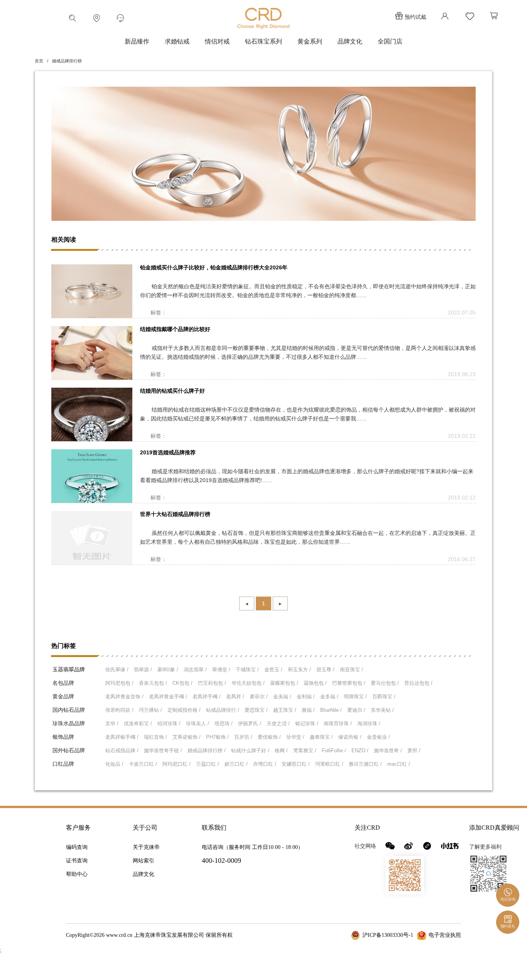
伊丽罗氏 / (249, 723)
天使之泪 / (278, 723)
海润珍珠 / (368, 723)
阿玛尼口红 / (176, 764)
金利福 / (306, 696)
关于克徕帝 (146, 847)
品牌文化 (350, 41)
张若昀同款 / (119, 710)
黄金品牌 (63, 696)
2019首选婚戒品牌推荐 (168, 452)
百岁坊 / (243, 737)
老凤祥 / (235, 696)
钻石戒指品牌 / (122, 750)
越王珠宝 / (284, 710)
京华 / (111, 723)
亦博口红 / (264, 764)
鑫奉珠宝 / (321, 737)
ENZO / (359, 750)
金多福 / (329, 696)
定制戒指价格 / (184, 710)
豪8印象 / (167, 669)
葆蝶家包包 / (284, 683)
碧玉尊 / (325, 669)
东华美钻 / (382, 710)
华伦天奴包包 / (248, 683)
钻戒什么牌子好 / (250, 750)
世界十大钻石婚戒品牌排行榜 (175, 514)
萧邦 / (414, 750)
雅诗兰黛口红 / (365, 764)
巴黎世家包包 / (348, 683)
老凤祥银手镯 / (122, 737)
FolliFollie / (334, 750)
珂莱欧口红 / (329, 764)
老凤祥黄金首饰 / (124, 696)
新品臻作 (137, 41)
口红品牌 (63, 764)
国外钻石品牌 (68, 750)
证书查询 (77, 861)
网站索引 (143, 861)
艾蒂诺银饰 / (186, 737)
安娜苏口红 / (296, 764)
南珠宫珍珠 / (338, 723)
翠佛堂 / (221, 669)
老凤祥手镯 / (207, 696)
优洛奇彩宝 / (138, 723)
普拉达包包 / (418, 683)
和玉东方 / (299, 669)
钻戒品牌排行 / (222, 710)
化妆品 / (114, 764)
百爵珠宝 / (383, 696)
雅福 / (308, 710)
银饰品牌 (63, 737)
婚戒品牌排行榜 (67, 61)
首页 (39, 61)
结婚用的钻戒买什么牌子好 (172, 391)
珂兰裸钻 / (150, 710)
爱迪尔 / (356, 710)
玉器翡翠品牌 (68, 669)
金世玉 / (273, 669)
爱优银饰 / (269, 737)
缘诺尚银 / (349, 737)
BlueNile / (331, 710)
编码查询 (77, 847)
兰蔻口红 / (207, 764)
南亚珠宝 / (351, 669)
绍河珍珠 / (169, 723)
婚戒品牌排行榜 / (206, 750)
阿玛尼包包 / (119, 683)
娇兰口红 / (236, 764)
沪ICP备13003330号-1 (387, 935)
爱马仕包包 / (385, 683)
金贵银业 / (378, 737)
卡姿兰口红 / (143, 764)
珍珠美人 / (197, 723)
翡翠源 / (143, 669)
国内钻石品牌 (68, 710)
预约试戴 (415, 17)
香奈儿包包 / (153, 683)
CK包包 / (182, 683)
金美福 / (282, 696)
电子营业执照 (445, 935)
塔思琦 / (224, 723)
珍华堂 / (295, 737)
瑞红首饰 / (155, 737)
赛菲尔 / (259, 696)
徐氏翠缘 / (116, 669)
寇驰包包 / (315, 683)
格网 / (281, 750)
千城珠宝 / (247, 669)
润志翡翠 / (195, 669)
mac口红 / (398, 764)
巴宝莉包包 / (212, 683)
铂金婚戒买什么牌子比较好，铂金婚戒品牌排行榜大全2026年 (213, 267)
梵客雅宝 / (304, 750)
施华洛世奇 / (388, 750)
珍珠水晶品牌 (68, 723)
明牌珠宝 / (355, 696)
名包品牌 (63, 683)
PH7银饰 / (217, 737)
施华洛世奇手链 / (163, 750)
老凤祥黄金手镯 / (168, 696)
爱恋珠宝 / (256, 710)
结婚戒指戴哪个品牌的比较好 (175, 329)
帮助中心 (77, 874)
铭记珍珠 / (306, 723)
